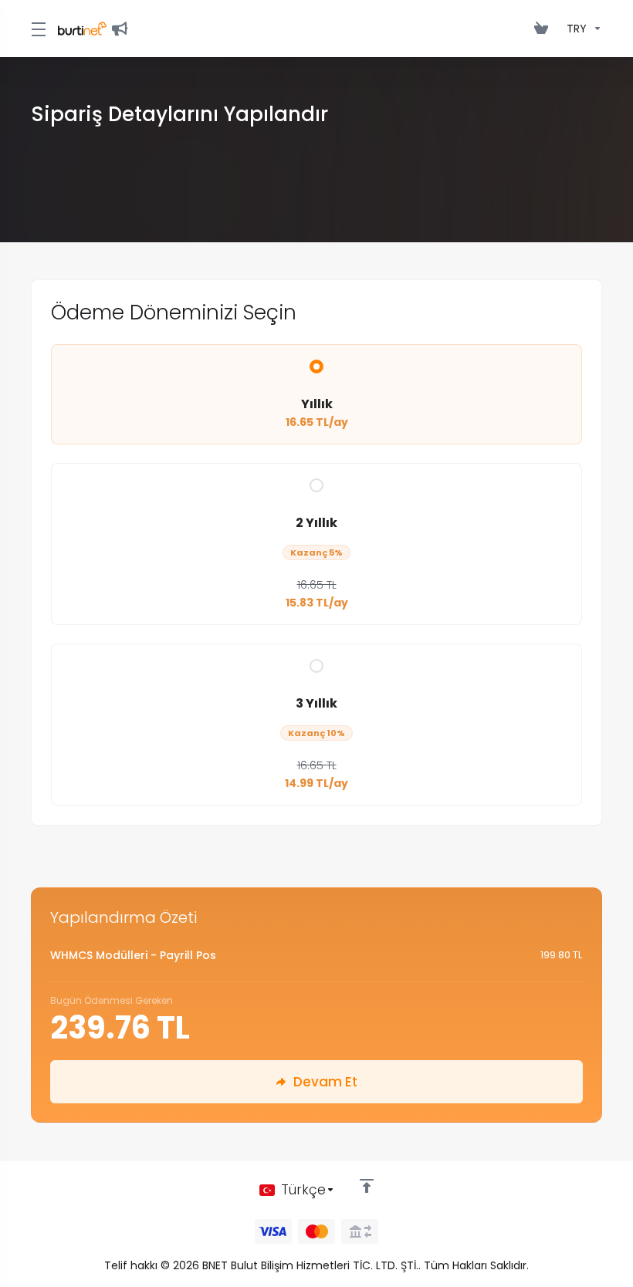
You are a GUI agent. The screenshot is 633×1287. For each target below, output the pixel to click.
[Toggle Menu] (35, 28)
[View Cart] (544, 28)
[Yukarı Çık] (366, 1186)
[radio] (316, 366)
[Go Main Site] (123, 28)
